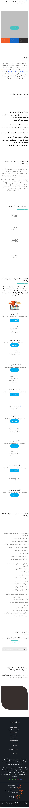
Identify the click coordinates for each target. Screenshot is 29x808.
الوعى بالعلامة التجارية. (13, 729)
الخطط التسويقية (14, 416)
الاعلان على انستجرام (15, 389)
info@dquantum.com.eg (12, 791)
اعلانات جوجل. (13, 732)
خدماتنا (13, 746)
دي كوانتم (11, 803)
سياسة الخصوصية (13, 749)
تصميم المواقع (11, 71)
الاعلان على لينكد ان (14, 465)
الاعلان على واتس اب (15, 490)
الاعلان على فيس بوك (14, 364)
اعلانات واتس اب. (13, 737)
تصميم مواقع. (13, 727)
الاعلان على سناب (14, 441)
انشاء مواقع (14, 314)
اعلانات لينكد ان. (13, 745)
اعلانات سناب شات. (13, 742)
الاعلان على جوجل (14, 340)
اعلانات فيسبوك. (13, 735)
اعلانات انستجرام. (13, 740)
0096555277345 (12, 786)
